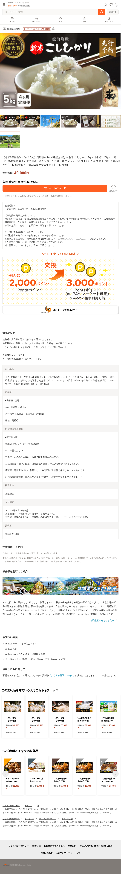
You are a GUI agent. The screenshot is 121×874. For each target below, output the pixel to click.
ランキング (36, 21)
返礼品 (12, 21)
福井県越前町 (13, 29)
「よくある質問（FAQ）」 (62, 675)
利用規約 (72, 846)
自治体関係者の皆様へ (54, 846)
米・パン (28, 805)
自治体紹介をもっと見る (102, 620)
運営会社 (36, 846)
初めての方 (109, 21)
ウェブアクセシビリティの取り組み (96, 846)
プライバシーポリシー (19, 846)
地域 (60, 21)
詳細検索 (112, 12)
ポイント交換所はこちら (65, 310)
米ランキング (67, 819)
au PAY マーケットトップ (68, 853)
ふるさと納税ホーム (11, 805)
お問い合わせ (47, 853)
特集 (84, 21)
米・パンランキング (47, 819)
